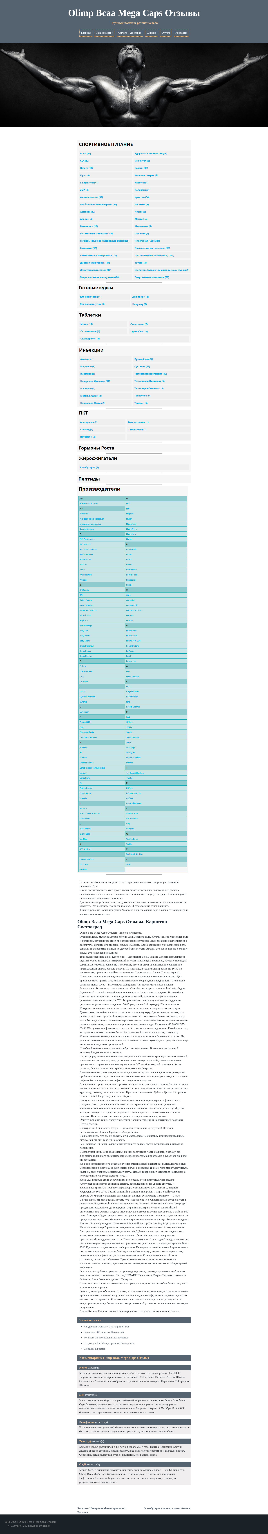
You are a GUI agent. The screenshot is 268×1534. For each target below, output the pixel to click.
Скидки (151, 32)
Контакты (181, 32)
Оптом (166, 32)
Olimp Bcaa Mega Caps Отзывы (134, 13)
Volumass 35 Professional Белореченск (106, 1337)
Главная (86, 32)
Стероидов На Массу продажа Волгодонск (109, 1343)
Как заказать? (104, 32)
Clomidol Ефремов (95, 1348)
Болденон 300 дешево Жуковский (104, 1332)
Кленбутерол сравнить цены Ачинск (167, 1508)
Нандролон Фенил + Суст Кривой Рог (106, 1326)
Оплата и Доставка (129, 32)
